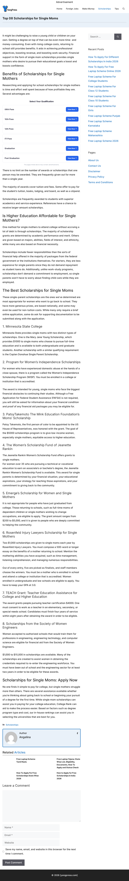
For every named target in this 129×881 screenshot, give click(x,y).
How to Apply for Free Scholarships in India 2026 (66, 776)
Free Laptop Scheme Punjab (104, 115)
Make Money (88, 8)
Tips (117, 8)
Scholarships (104, 8)
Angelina (25, 737)
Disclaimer (94, 171)
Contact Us (94, 165)
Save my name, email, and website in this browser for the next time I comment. (40, 851)
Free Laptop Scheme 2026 (103, 140)
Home (59, 8)
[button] (123, 8)
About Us (93, 160)
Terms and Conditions (100, 182)
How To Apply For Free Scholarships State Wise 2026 (27, 776)
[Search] (117, 37)
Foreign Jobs (72, 8)
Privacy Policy (96, 176)
